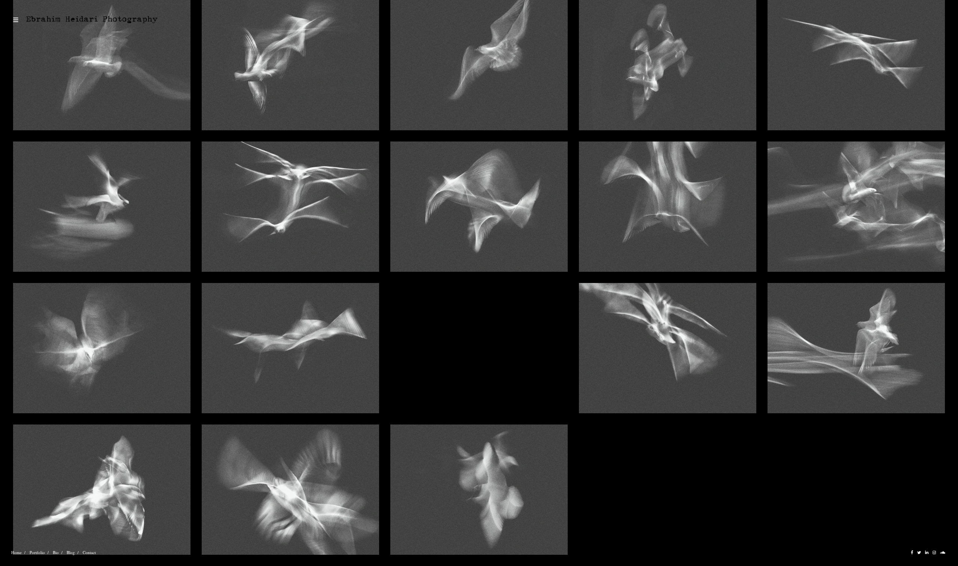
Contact (89, 552)
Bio (56, 552)
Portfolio (37, 552)
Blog (71, 552)
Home (16, 552)
